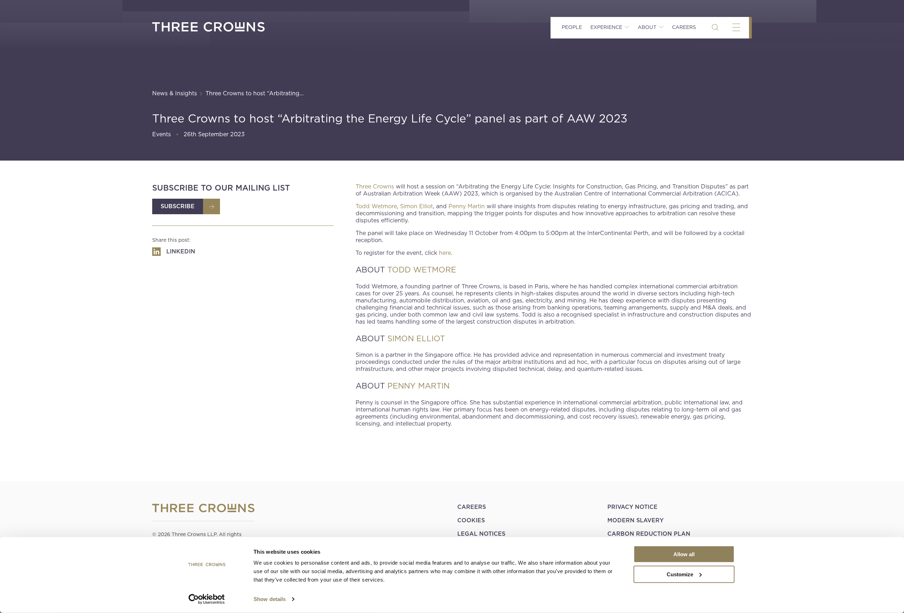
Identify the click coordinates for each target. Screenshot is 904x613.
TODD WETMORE (421, 269)
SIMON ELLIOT (416, 338)
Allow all (684, 554)
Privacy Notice (632, 507)
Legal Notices (481, 533)
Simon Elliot (416, 206)
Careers (684, 27)
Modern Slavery (635, 520)
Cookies (471, 520)
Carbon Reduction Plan (648, 533)
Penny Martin (466, 206)
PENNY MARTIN (418, 385)
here (445, 253)
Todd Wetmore (376, 206)
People (572, 27)
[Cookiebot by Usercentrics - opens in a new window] (207, 599)
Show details (270, 599)
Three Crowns (375, 186)
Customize (680, 574)
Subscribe (178, 206)
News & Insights (174, 93)
